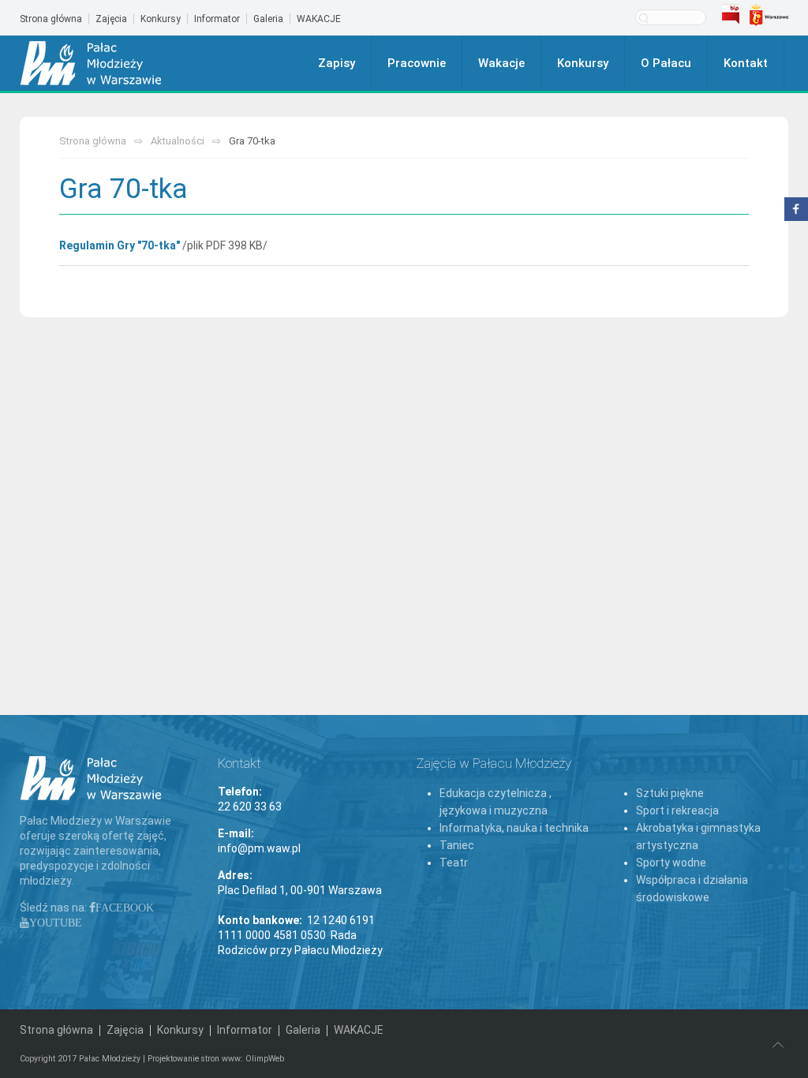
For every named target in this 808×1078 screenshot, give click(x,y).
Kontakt (746, 63)
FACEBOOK (124, 907)
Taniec (457, 845)
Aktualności (177, 141)
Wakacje (501, 63)
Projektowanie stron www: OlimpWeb (216, 1059)
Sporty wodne (671, 862)
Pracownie (416, 63)
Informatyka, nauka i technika (514, 828)
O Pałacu (666, 63)
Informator (217, 18)
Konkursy (160, 18)
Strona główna (51, 18)
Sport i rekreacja (677, 810)
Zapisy (336, 63)
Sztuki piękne (670, 793)
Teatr (454, 862)
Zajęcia (111, 18)
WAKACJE (319, 18)
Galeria (268, 18)
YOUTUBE (55, 922)
